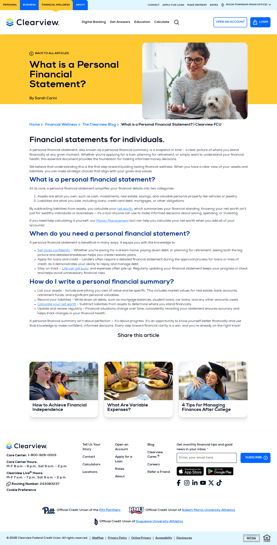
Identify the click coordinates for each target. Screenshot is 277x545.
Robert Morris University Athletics (208, 510)
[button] (94, 22)
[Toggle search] (176, 22)
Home (34, 125)
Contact (153, 5)
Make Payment (197, 5)
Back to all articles (52, 53)
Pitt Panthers (109, 510)
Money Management (112, 221)
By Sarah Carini (43, 98)
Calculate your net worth (57, 304)
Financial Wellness (61, 125)
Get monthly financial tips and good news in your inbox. (204, 447)
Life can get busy (75, 268)
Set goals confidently (54, 250)
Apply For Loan (173, 5)
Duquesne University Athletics (159, 521)
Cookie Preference (21, 490)
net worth (124, 209)
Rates (214, 5)
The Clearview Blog (99, 125)
